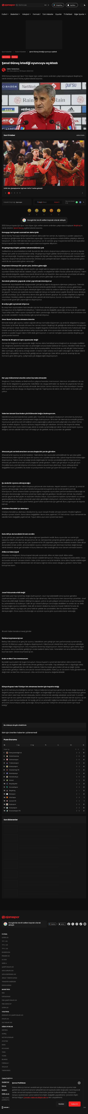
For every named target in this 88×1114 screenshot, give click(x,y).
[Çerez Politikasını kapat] (79, 1083)
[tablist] (44, 745)
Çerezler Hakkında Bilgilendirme (35, 1097)
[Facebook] (80, 202)
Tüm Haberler (47, 14)
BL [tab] (83, 745)
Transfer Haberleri (9, 982)
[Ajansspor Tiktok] (81, 924)
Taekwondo (6, 1070)
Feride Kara (15, 69)
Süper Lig (5, 938)
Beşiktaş (14, 57)
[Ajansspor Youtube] (85, 924)
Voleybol (25, 14)
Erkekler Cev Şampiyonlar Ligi (12, 1015)
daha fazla (80, 135)
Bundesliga (6, 952)
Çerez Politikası (7, 1078)
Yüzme (4, 1056)
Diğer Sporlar (79, 14)
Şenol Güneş (6, 57)
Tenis (4, 1052)
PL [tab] (45, 745)
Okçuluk (5, 1067)
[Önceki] (5, 193)
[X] (84, 202)
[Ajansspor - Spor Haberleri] (8, 5)
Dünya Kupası (6, 985)
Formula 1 (36, 14)
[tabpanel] (44, 780)
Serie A (4, 963)
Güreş (4, 1034)
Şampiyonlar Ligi (8, 967)
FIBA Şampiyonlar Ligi (9, 1000)
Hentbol (5, 1030)
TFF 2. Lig (5, 945)
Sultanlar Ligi (7, 1022)
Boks (4, 1045)
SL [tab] (4, 745)
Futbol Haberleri (20, 52)
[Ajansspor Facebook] (68, 924)
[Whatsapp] (77, 202)
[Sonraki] (82, 193)
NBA (3, 993)
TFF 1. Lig (5, 941)
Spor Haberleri (6, 52)
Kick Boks (5, 1048)
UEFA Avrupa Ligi (7, 971)
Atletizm (5, 1041)
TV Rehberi (68, 14)
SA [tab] (71, 745)
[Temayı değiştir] (83, 5)
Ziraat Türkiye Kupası (9, 978)
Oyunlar (58, 14)
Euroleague (6, 997)
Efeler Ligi (5, 1019)
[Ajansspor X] (73, 924)
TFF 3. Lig (5, 949)
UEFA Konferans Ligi (9, 974)
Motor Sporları (7, 1037)
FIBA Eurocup (6, 1004)
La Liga (4, 960)
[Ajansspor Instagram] (77, 924)
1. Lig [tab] (17, 745)
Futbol (4, 14)
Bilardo (4, 1059)
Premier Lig (6, 956)
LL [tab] (58, 745)
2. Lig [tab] (32, 745)
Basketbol (14, 14)
